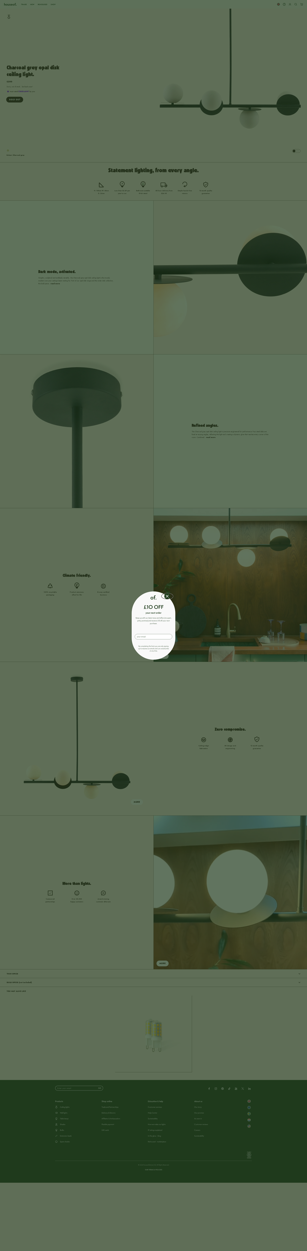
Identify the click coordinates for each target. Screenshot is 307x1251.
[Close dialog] (167, 596)
